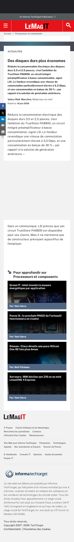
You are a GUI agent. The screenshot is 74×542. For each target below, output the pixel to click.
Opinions (37, 454)
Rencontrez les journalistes (17, 431)
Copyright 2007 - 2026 (16, 525)
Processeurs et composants (28, 33)
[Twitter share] (3, 113)
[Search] (68, 26)
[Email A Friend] (3, 132)
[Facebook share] (3, 106)
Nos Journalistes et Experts (27, 447)
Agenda (7, 447)
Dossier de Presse (52, 447)
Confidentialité (12, 529)
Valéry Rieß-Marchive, (20, 99)
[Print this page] (3, 126)
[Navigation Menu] (5, 26)
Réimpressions (36, 435)
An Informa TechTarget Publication (36, 17)
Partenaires (44, 443)
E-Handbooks (10, 454)
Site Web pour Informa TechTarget (20, 443)
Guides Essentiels (53, 454)
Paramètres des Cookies (37, 529)
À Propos (8, 428)
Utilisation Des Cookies (15, 435)
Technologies (59, 443)
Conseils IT (25, 454)
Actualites (15, 51)
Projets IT (8, 458)
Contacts (36, 431)
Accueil (7, 33)
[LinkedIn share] (3, 119)
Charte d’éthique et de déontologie (32, 428)
